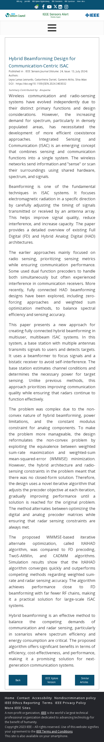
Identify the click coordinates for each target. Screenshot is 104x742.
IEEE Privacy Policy (70, 703)
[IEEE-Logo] (92, 15)
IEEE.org (19, 1)
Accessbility (42, 698)
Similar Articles (84, 680)
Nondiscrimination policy (75, 698)
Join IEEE (27, 1)
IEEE (43, 713)
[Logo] (55, 15)
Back (18, 680)
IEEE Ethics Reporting (22, 703)
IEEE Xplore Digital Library (41, 1)
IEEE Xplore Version (51, 680)
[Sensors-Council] (15, 15)
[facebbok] (43, 7)
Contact (23, 698)
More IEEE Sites (18, 708)
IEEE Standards (57, 1)
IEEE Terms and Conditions (54, 731)
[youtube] (49, 7)
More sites (81, 1)
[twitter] (55, 7)
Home (10, 698)
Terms (47, 703)
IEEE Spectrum (70, 1)
